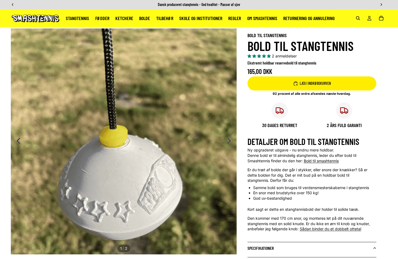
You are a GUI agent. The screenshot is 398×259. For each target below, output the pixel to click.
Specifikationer (260, 248)
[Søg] (358, 18)
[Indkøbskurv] (381, 18)
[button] (259, 56)
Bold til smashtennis (321, 160)
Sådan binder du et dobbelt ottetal (330, 228)
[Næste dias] (230, 141)
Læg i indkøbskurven (315, 83)
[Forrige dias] (17, 141)
